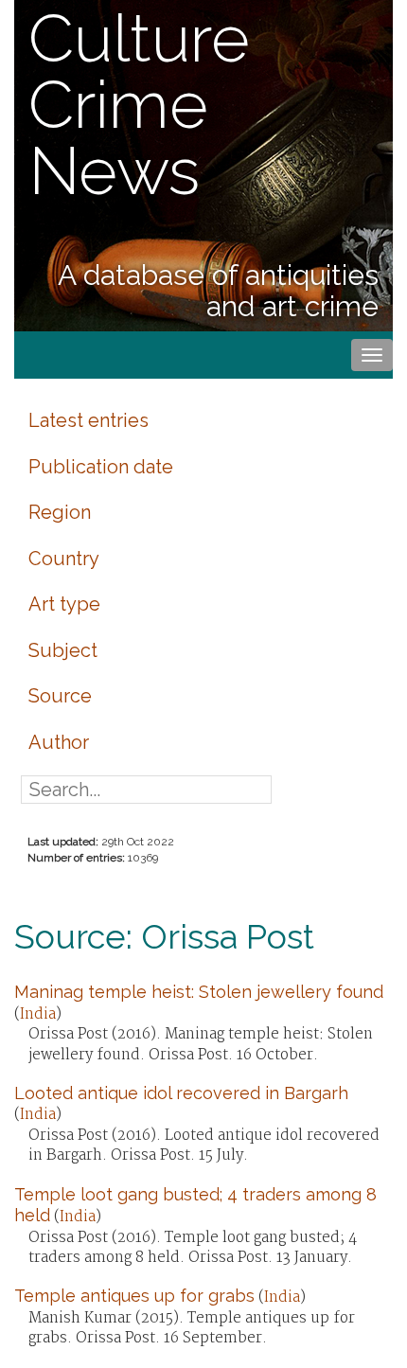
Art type (64, 604)
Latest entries (88, 420)
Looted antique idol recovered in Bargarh (181, 1093)
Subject (62, 650)
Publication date (100, 466)
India (38, 1014)
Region (59, 512)
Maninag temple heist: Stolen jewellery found (198, 992)
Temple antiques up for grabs (134, 1296)
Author (58, 742)
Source (60, 695)
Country (63, 558)
